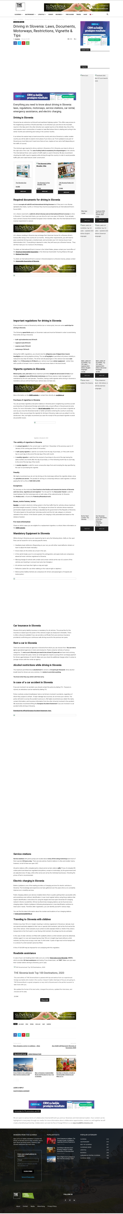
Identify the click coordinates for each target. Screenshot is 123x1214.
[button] (107, 14)
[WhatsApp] (27, 43)
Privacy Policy (52, 1206)
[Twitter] (19, 43)
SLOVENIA (20, 19)
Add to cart (87, 220)
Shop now (44, 1000)
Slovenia (18, 14)
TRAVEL (78, 14)
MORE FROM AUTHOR (34, 1054)
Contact (25, 1206)
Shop (85, 14)
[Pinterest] (23, 43)
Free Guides (70, 14)
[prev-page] (14, 1080)
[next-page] (17, 1080)
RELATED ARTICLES (20, 1054)
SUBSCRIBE (28, 1171)
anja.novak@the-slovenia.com (83, 1123)
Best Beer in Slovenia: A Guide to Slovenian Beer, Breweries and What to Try (65, 1074)
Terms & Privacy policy (28, 1177)
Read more (87, 528)
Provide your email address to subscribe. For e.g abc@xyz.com (27, 1164)
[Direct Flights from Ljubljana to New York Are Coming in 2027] (23, 1064)
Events (50, 14)
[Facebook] (15, 43)
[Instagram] (70, 1200)
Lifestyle (41, 14)
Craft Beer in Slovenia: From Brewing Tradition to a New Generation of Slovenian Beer (65, 1149)
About (18, 1206)
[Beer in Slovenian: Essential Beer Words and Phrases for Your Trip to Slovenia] (45, 1064)
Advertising (41, 1206)
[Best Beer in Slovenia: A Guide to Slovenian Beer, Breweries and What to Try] (66, 1064)
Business (59, 14)
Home (14, 19)
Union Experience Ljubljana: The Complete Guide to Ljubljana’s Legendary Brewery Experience (66, 1140)
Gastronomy (29, 14)
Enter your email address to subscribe (27, 1155)
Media (33, 1206)
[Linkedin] (74, 1200)
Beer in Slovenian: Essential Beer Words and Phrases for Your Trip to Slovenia (44, 1074)
